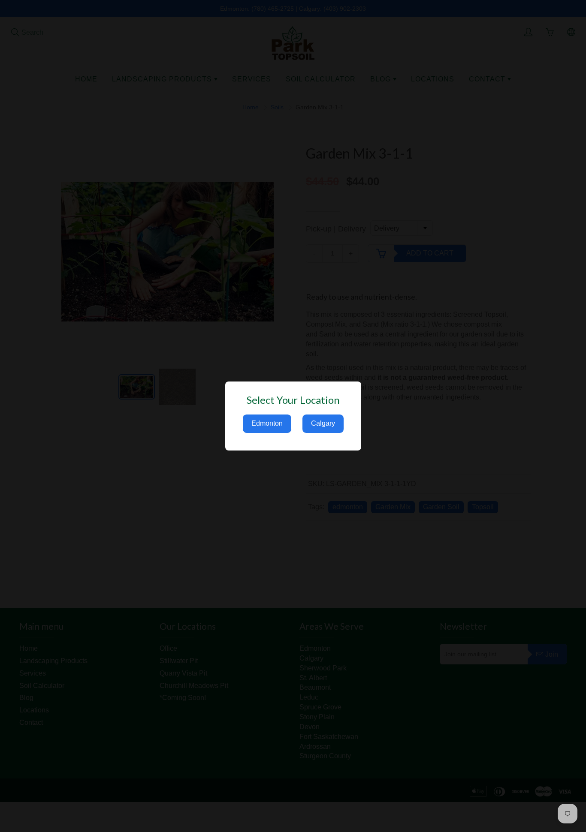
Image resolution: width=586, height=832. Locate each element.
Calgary (323, 423)
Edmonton (267, 423)
